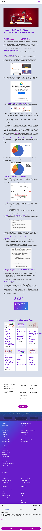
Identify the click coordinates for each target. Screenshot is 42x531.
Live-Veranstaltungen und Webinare (8, 489)
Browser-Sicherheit (24, 428)
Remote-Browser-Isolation (6, 437)
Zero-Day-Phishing (5, 472)
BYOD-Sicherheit (5, 450)
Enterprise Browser (24, 432)
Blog (2, 488)
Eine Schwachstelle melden (26, 478)
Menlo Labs (28, 39)
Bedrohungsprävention (6, 441)
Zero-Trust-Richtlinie (24, 441)
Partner (22, 498)
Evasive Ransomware (5, 456)
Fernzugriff (4, 436)
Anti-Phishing (23, 425)
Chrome (8, 270)
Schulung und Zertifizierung (26, 482)
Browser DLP (4, 432)
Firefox (13, 270)
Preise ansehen (34, 417)
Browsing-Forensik (5, 430)
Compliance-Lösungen (6, 452)
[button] (39, 2)
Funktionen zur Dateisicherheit (7, 458)
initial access (16, 133)
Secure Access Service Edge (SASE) (27, 436)
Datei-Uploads (4, 459)
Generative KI (4, 461)
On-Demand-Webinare (6, 495)
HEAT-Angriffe (23, 434)
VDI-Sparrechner (5, 482)
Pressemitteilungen (5, 497)
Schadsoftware (23, 39)
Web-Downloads (5, 468)
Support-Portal (24, 480)
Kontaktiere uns (23, 406)
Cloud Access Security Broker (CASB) (28, 430)
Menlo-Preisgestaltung (6, 478)
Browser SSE (4, 447)
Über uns (22, 488)
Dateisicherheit (4, 434)
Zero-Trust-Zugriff (5, 470)
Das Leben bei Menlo (25, 497)
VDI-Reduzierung (5, 465)
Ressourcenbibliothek (5, 498)
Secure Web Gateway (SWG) (26, 439)
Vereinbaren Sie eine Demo (21, 418)
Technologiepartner (24, 500)
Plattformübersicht (5, 425)
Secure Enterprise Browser (6, 439)
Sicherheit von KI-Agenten (6, 428)
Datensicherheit (4, 454)
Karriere (22, 489)
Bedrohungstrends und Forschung (9, 39)
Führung (22, 495)
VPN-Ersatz (4, 467)
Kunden (22, 493)
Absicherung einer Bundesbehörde (8, 463)
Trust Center (23, 502)
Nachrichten (4, 493)
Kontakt (6, 417)
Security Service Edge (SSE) (26, 437)
